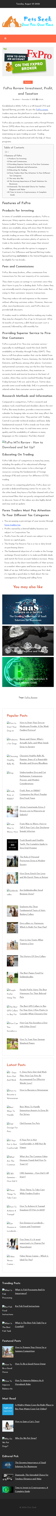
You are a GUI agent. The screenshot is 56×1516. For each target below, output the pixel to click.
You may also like (16, 178)
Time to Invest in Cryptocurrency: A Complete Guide (28, 193)
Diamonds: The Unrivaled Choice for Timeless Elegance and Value (27, 188)
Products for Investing (17, 159)
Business (28, 82)
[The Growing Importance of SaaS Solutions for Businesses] (28, 609)
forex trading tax (12, 525)
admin (17, 99)
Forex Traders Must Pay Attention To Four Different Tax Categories (29, 174)
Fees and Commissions (18, 161)
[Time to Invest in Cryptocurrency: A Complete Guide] (28, 672)
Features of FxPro (13, 156)
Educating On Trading (18, 170)
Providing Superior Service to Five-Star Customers (29, 164)
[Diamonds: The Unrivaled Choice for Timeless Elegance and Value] (28, 641)
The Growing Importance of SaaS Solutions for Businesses (28, 182)
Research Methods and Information (23, 167)
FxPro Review (31, 698)
